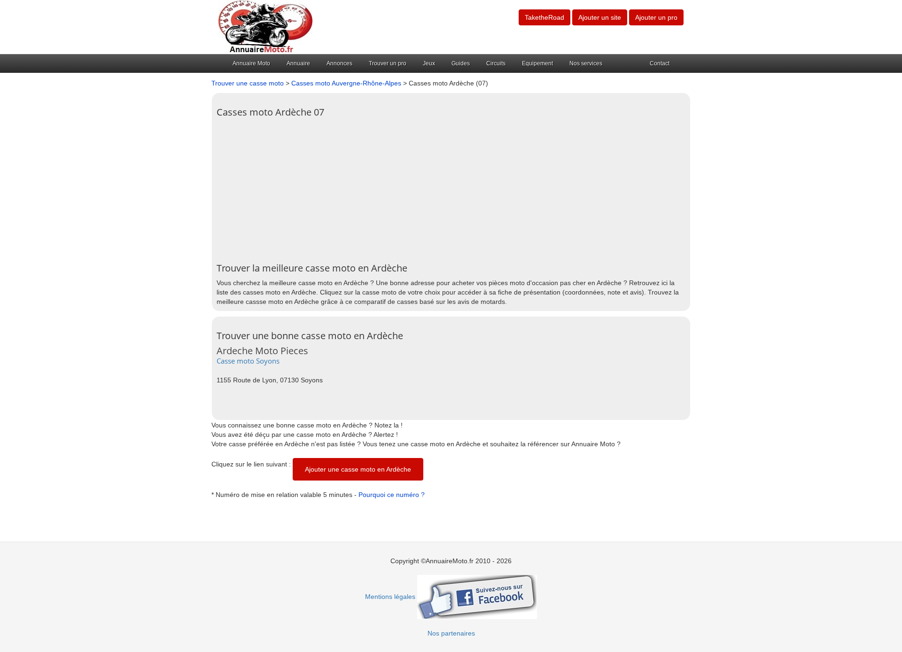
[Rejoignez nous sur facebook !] (477, 596)
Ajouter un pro (656, 17)
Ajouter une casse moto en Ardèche (358, 469)
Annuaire (298, 63)
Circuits (495, 63)
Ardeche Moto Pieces (262, 350)
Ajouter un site (599, 17)
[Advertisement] (451, 188)
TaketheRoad (544, 17)
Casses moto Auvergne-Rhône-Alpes (346, 83)
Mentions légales (390, 596)
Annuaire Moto (251, 63)
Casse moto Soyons (248, 360)
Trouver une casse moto (247, 83)
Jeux (429, 63)
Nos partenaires (451, 633)
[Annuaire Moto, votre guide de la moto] (265, 26)
